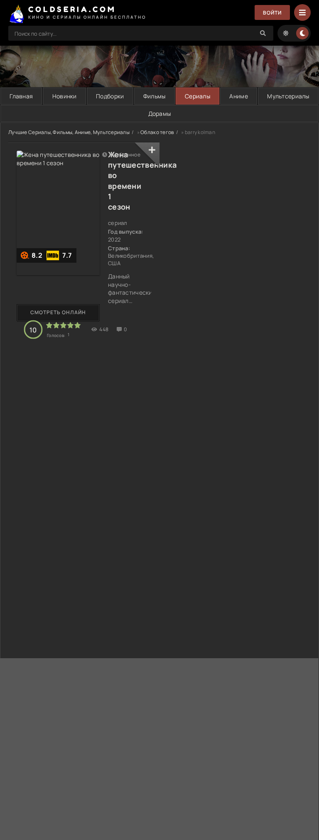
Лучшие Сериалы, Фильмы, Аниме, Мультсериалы (69, 132)
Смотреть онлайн (58, 312)
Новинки (64, 96)
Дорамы (159, 113)
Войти (272, 12)
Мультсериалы (288, 96)
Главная (21, 96)
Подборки (110, 96)
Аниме (238, 96)
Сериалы (197, 96)
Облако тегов (157, 132)
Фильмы (154, 96)
